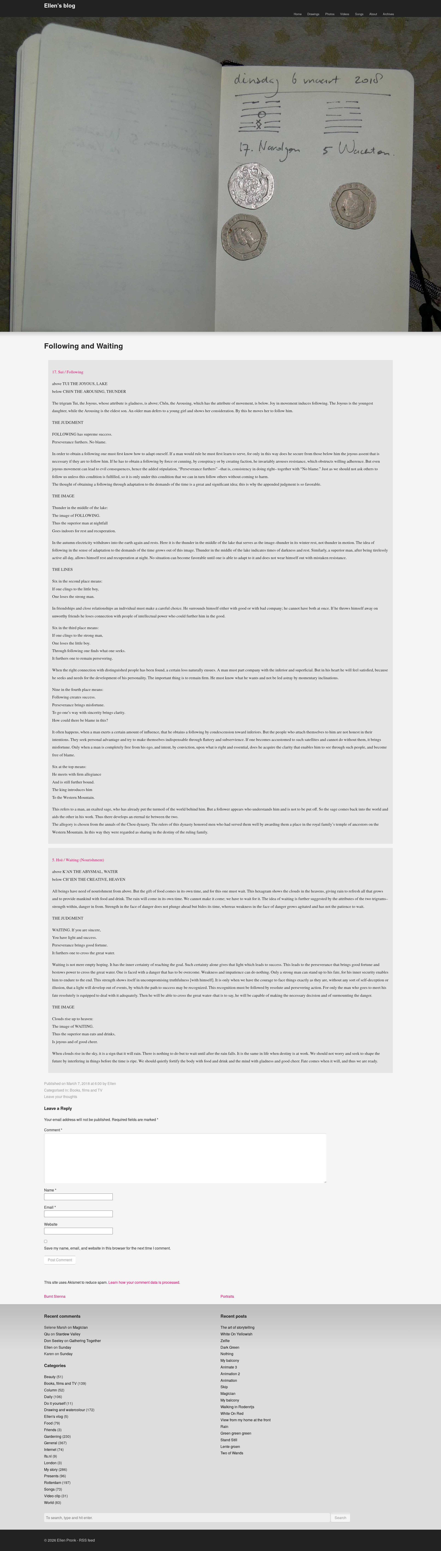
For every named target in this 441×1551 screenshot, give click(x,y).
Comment (53, 1129)
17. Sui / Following (67, 371)
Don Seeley (53, 1340)
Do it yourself (54, 1403)
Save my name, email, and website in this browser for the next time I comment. (107, 1248)
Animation (228, 1380)
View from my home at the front (245, 1419)
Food (48, 1423)
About (373, 14)
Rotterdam (52, 1482)
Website (50, 1224)
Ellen (111, 1083)
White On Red (231, 1413)
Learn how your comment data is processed (143, 1282)
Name (50, 1190)
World (49, 1502)
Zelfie (225, 1340)
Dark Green (229, 1347)
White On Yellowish (236, 1334)
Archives (388, 14)
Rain (224, 1426)
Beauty (50, 1376)
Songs (359, 14)
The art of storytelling (237, 1327)
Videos (344, 14)
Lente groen (230, 1446)
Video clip (52, 1495)
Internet (50, 1449)
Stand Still (228, 1439)
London (50, 1462)
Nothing (226, 1353)
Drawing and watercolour (64, 1409)
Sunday (65, 1347)
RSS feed (87, 1540)
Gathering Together (85, 1340)
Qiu (47, 1334)
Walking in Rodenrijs (237, 1406)
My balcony (229, 1360)
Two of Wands (231, 1452)
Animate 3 (228, 1367)
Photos (329, 14)
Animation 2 (230, 1373)
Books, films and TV (86, 1090)
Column (50, 1390)
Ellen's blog (59, 5)
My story (51, 1469)
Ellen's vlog (53, 1416)
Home (298, 14)
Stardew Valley (68, 1334)
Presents (51, 1475)
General (50, 1442)
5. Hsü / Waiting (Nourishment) (78, 859)
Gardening (52, 1436)
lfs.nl (48, 1456)
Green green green (235, 1433)
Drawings (313, 14)
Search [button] (340, 1517)
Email (50, 1207)
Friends (50, 1429)
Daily (48, 1396)
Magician (80, 1327)
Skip (224, 1386)
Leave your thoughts (60, 1096)
